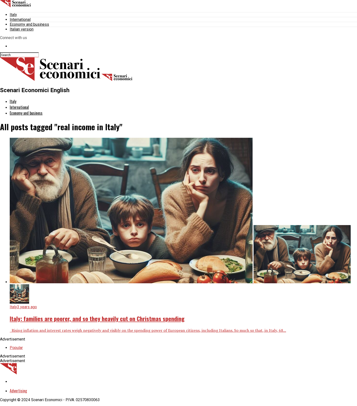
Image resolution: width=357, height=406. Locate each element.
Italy (13, 14)
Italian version (22, 29)
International (20, 19)
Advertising (18, 391)
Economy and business (29, 24)
